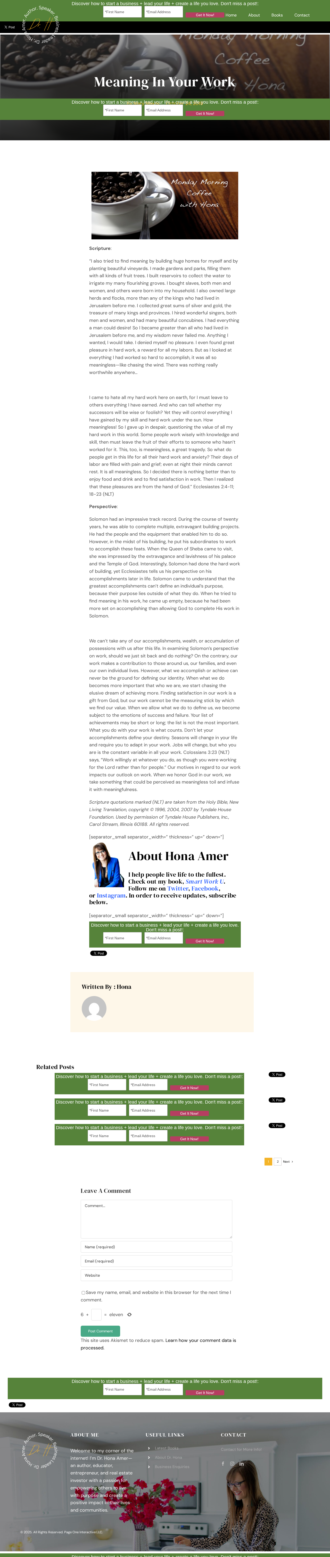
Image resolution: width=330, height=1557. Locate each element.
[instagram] (232, 1464)
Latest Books (167, 1448)
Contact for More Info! (241, 1449)
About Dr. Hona (168, 1457)
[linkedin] (242, 1464)
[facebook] (223, 1464)
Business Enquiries (172, 1466)
